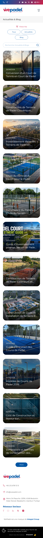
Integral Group (33, 519)
